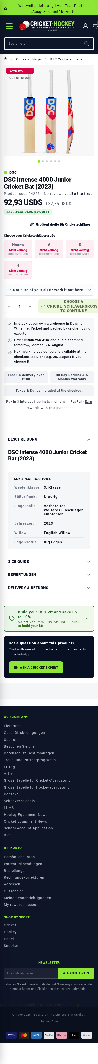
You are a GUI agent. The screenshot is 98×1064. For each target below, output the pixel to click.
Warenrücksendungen (23, 864)
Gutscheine (14, 891)
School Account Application (28, 828)
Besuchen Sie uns (19, 746)
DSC (13, 172)
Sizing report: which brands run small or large (40, 1005)
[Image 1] (39, 161)
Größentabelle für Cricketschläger (63, 224)
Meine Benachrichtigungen (27, 898)
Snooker (11, 946)
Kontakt (11, 794)
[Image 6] (59, 161)
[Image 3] (47, 161)
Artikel (9, 774)
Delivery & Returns (28, 588)
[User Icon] (85, 26)
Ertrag (9, 767)
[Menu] (9, 26)
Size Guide (18, 562)
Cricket (10, 925)
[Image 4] (51, 161)
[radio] (18, 249)
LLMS (9, 808)
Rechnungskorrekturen (24, 877)
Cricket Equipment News (25, 821)
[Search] (86, 43)
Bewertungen (22, 575)
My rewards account (22, 905)
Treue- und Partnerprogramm (30, 760)
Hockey (10, 932)
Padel (9, 939)
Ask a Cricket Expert (39, 667)
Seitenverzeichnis (19, 801)
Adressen (12, 884)
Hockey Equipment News (26, 815)
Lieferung (12, 726)
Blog (8, 835)
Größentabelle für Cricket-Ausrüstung (37, 780)
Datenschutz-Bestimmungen (29, 753)
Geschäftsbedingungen (24, 733)
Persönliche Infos (19, 857)
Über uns (12, 740)
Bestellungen (15, 871)
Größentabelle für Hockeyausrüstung (37, 787)
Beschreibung (22, 439)
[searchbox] (42, 43)
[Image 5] (55, 161)
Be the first (81, 194)
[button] (49, 618)
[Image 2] (43, 161)
